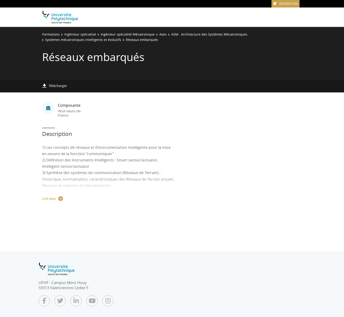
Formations (51, 34)
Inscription (288, 4)
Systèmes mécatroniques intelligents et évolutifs (83, 39)
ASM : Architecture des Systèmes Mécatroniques (209, 34)
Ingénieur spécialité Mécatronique (128, 34)
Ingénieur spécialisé (80, 34)
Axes (163, 34)
